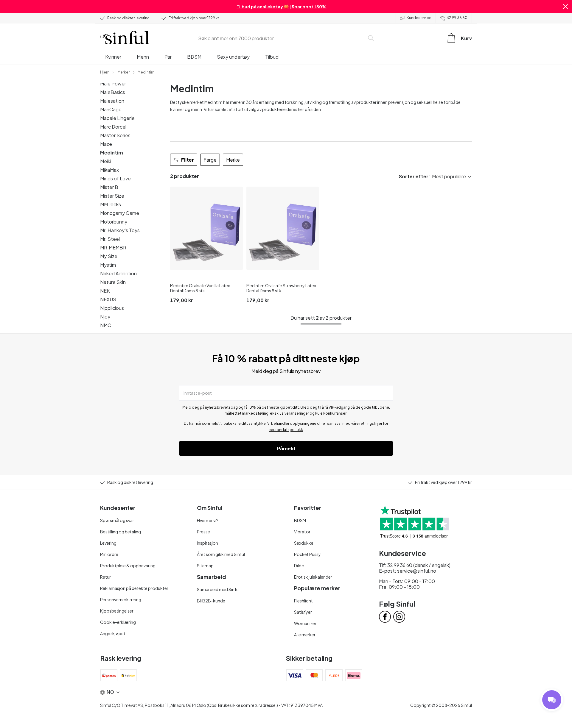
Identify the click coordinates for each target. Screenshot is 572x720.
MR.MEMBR (113, 247)
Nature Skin (113, 282)
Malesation (112, 101)
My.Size (108, 256)
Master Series (115, 135)
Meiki (105, 161)
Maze (106, 144)
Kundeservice (419, 17)
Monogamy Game (119, 213)
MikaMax (109, 170)
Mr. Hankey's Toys (120, 230)
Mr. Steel (110, 239)
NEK (105, 291)
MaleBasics (112, 92)
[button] (565, 6)
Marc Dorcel (113, 127)
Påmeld (286, 448)
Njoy (105, 316)
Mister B (109, 187)
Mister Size (112, 196)
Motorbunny (113, 221)
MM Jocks (110, 204)
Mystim (108, 265)
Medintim (111, 152)
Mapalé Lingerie (117, 118)
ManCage (111, 109)
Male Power (113, 83)
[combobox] (280, 38)
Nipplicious (112, 308)
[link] (104, 71)
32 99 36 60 (457, 17)
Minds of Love (115, 178)
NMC (105, 325)
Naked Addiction (118, 273)
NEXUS (108, 299)
